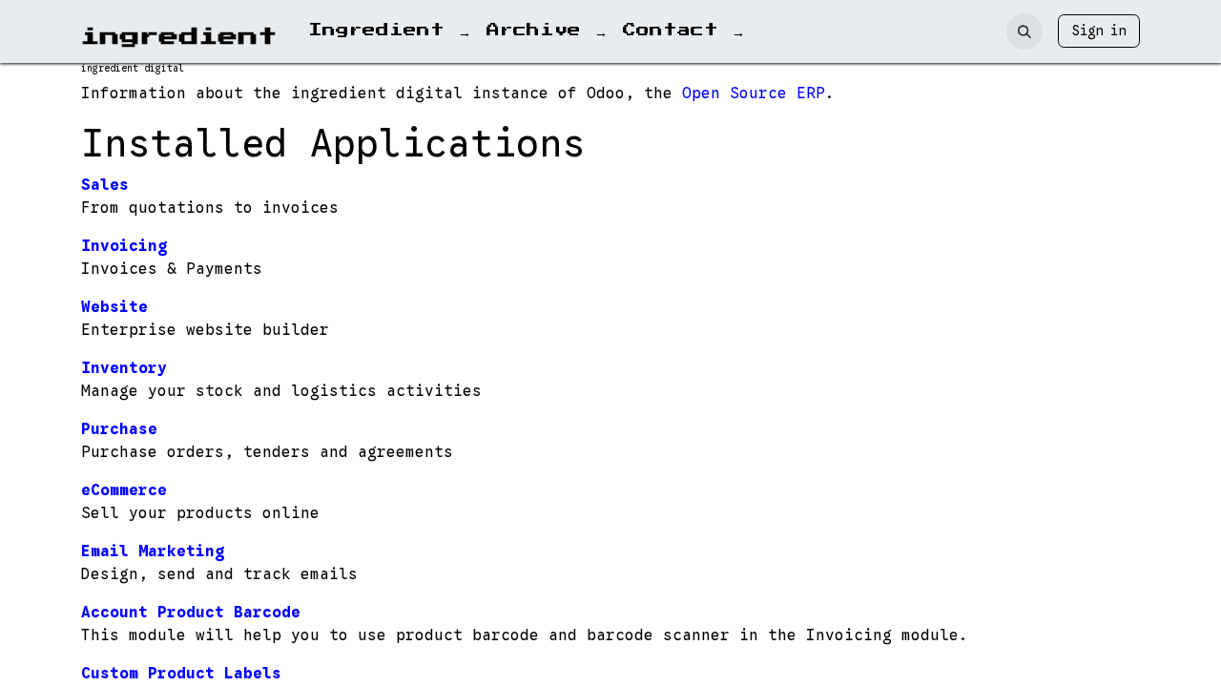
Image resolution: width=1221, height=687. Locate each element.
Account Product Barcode (190, 612)
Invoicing (124, 246)
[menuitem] (389, 31)
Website (114, 307)
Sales (105, 185)
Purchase (119, 429)
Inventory (124, 368)
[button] (1024, 31)
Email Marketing (152, 551)
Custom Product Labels (181, 673)
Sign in (1099, 30)
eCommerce (124, 490)
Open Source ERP (753, 93)
